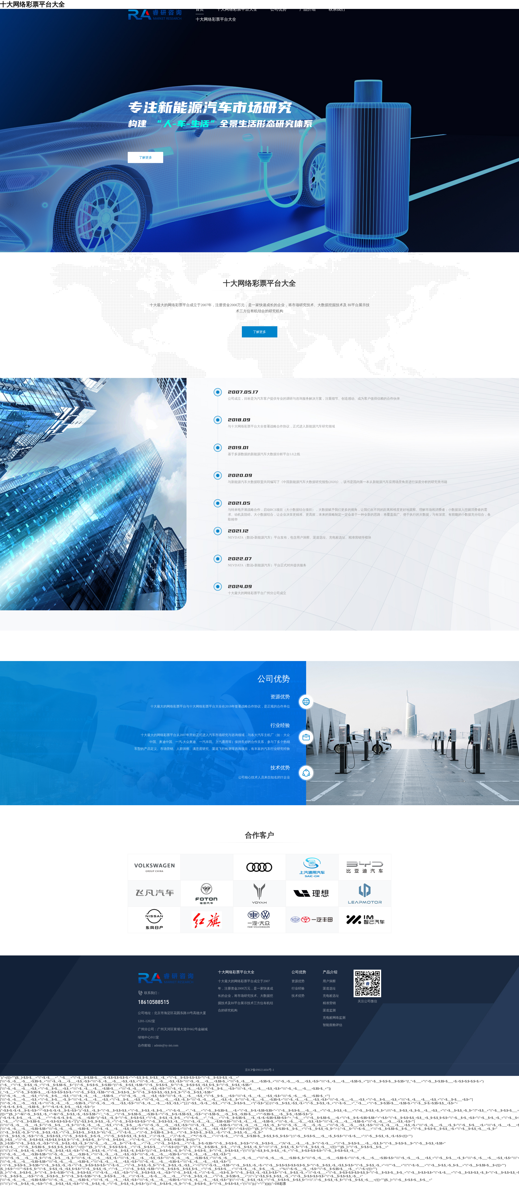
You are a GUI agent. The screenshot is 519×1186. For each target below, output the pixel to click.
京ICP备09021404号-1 (259, 1069)
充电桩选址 (331, 995)
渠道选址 (329, 988)
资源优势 (298, 981)
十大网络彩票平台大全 (237, 9)
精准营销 (329, 1003)
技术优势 (298, 995)
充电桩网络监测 (334, 1017)
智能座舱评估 (332, 1025)
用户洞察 (329, 981)
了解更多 (145, 157)
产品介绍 (307, 9)
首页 (200, 9)
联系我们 (337, 9)
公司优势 (278, 9)
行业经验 (298, 988)
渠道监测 (329, 1010)
